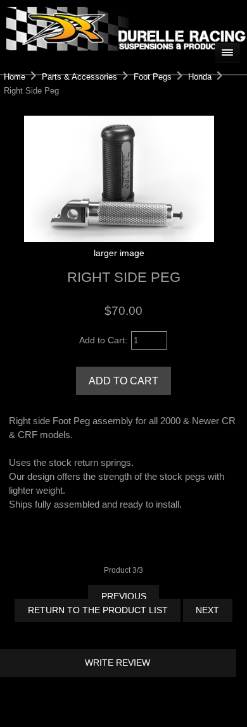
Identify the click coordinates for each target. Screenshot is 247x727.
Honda (200, 77)
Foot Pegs (153, 77)
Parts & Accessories (79, 77)
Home (14, 77)
